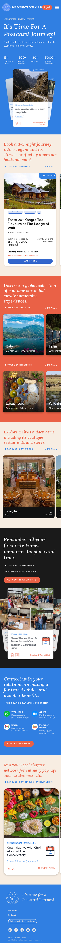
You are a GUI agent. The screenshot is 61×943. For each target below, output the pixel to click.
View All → (51, 167)
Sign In (47, 7)
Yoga (27, 116)
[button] (29, 486)
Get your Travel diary (20, 580)
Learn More (30, 261)
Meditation (20, 116)
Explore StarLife (17, 744)
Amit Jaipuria (44, 655)
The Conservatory (46, 868)
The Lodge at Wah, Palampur (39, 123)
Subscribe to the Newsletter (22, 921)
